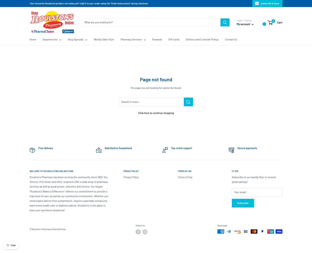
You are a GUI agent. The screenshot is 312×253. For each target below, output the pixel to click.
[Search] (224, 22)
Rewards (157, 39)
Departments (50, 39)
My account (244, 24)
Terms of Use (185, 177)
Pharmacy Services (131, 39)
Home (33, 39)
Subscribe (243, 203)
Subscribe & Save (270, 3)
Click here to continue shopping (156, 113)
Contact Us (231, 39)
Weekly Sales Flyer (104, 39)
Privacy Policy (131, 177)
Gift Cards (173, 39)
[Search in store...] (188, 102)
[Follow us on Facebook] (138, 231)
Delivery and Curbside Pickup (202, 39)
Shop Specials (75, 39)
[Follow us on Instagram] (145, 231)
